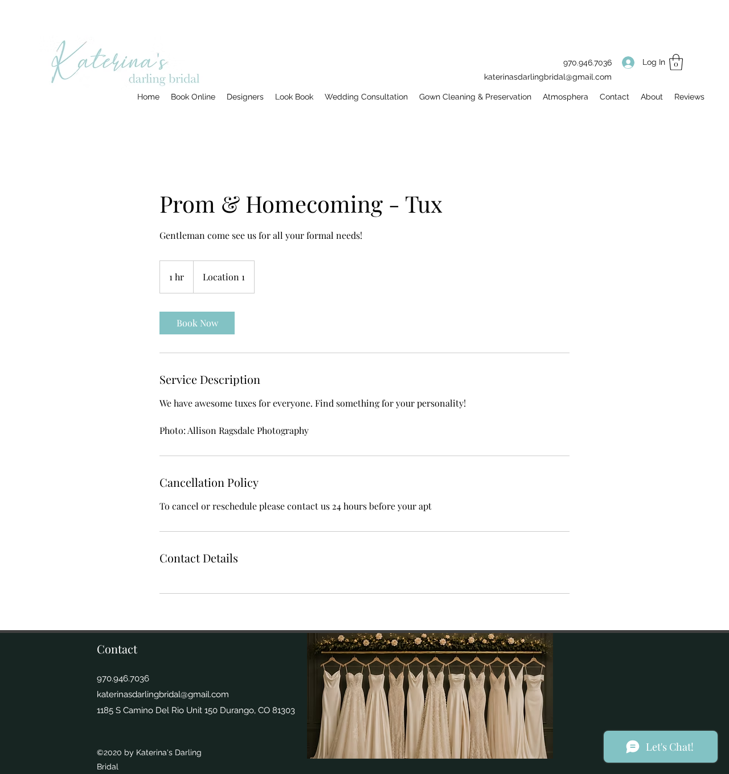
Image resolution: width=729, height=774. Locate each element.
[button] (676, 62)
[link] (197, 323)
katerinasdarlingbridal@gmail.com (548, 76)
